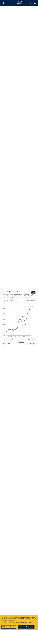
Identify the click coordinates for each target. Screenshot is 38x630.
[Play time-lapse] (4, 339)
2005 (8, 339)
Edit (31, 300)
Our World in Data (19, 3)
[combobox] (30, 3)
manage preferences (25, 622)
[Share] (30, 343)
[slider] (12, 339)
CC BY (4, 344)
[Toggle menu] (3, 3)
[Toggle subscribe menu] (35, 3)
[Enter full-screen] (34, 343)
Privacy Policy (14, 622)
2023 (33, 339)
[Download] (26, 343)
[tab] (4, 300)
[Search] (30, 3)
